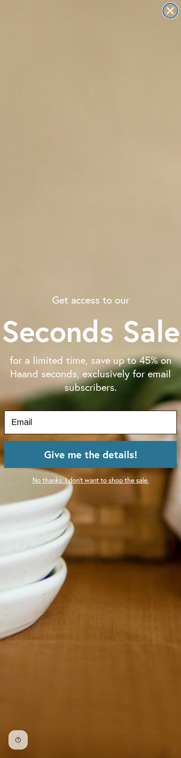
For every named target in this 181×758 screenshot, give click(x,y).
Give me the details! (90, 454)
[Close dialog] (170, 10)
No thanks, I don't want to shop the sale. (90, 480)
